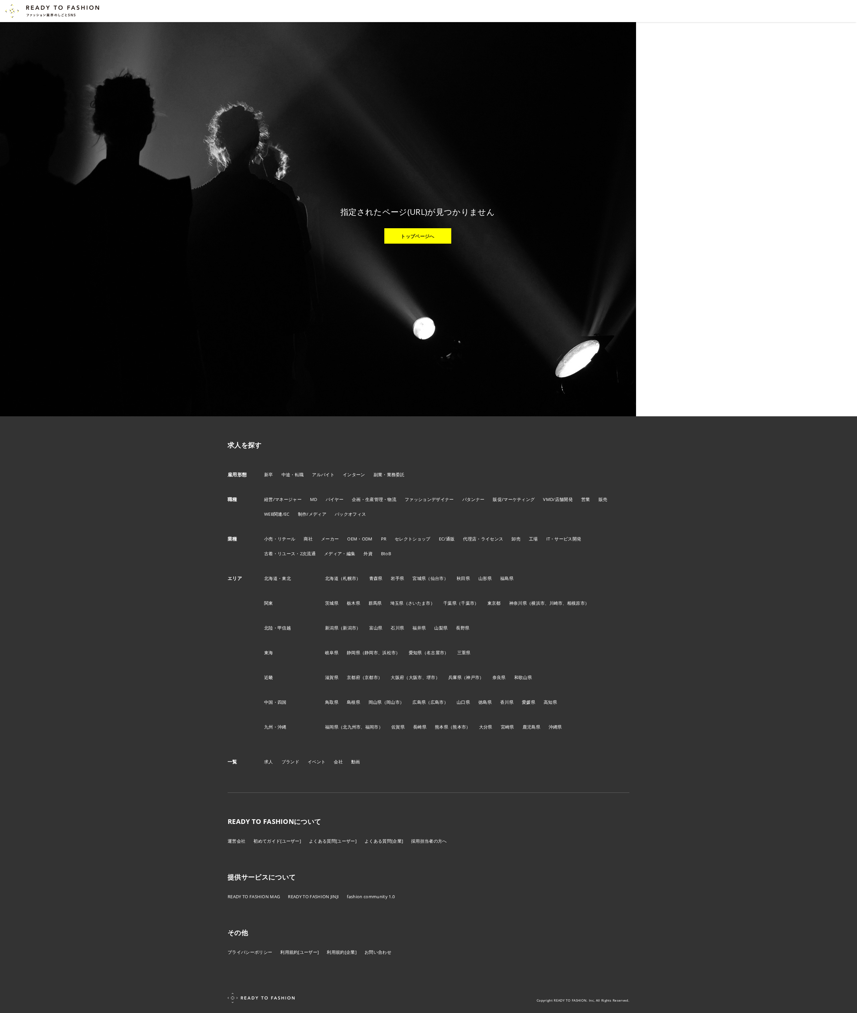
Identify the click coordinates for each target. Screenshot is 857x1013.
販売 (603, 499)
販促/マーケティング (514, 499)
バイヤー (334, 499)
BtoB (386, 554)
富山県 (376, 628)
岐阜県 (331, 653)
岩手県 (397, 578)
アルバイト (323, 475)
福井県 (419, 628)
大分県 (485, 727)
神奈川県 (518, 603)
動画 (355, 762)
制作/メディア (312, 514)
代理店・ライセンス (483, 539)
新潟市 (349, 628)
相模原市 (576, 603)
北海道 (331, 578)
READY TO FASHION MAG (254, 897)
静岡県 (353, 653)
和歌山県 (523, 677)
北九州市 (352, 727)
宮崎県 (507, 727)
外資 (368, 554)
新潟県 (331, 628)
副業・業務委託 (389, 475)
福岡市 (372, 727)
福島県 (507, 578)
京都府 (353, 677)
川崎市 (556, 603)
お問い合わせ (378, 952)
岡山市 (393, 702)
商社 (308, 539)
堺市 (431, 677)
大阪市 (415, 677)
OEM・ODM (359, 539)
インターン (354, 475)
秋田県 (463, 578)
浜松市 (389, 653)
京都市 (371, 677)
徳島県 (485, 702)
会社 (338, 762)
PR (384, 539)
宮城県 (419, 578)
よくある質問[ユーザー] (333, 841)
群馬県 (375, 603)
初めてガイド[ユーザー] (277, 841)
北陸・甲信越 (277, 628)
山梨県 (441, 628)
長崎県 (419, 727)
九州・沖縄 (275, 727)
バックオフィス (350, 514)
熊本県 (441, 727)
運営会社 (236, 841)
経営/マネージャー (283, 499)
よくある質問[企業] (384, 841)
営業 (585, 499)
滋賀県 (331, 677)
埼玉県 (397, 603)
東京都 (494, 603)
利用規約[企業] (342, 952)
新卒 (268, 475)
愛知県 (415, 653)
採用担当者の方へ (429, 841)
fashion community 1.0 (371, 897)
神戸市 (472, 677)
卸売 (516, 539)
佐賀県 (398, 727)
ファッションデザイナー (429, 499)
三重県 (464, 653)
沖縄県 (555, 727)
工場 (533, 539)
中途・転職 (293, 475)
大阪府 (397, 677)
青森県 (376, 578)
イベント (316, 762)
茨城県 (331, 603)
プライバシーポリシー (250, 952)
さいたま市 (419, 603)
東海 (268, 653)
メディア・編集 (339, 554)
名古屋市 (435, 653)
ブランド (290, 762)
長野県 (462, 628)
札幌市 (349, 578)
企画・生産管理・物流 (374, 499)
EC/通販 (447, 539)
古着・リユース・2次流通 (290, 554)
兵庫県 (455, 677)
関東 (268, 603)
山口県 (463, 702)
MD (313, 499)
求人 (268, 762)
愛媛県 (528, 702)
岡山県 (375, 702)
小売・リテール (279, 539)
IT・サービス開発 (563, 539)
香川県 (507, 702)
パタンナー (473, 499)
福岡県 (331, 727)
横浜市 (538, 603)
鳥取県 (331, 702)
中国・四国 (275, 702)
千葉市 (467, 603)
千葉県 (450, 603)
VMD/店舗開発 (558, 499)
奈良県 (499, 677)
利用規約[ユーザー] (299, 952)
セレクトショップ (413, 539)
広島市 (437, 702)
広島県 (419, 702)
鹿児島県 (531, 727)
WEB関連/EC (277, 514)
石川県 (397, 628)
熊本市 (459, 727)
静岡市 (371, 653)
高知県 (550, 702)
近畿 (268, 677)
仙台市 (437, 578)
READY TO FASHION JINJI (313, 897)
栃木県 (353, 603)
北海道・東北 (277, 578)
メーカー (330, 539)
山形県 (485, 578)
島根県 (353, 702)
